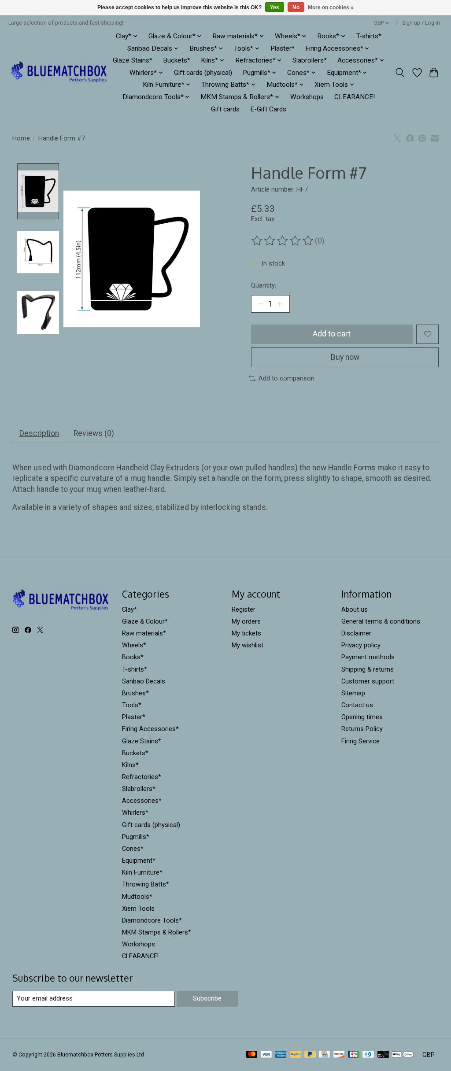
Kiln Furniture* (142, 872)
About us (354, 609)
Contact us (357, 705)
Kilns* (130, 765)
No (295, 7)
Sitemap (353, 693)
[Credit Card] (324, 1055)
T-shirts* (368, 36)
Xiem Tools (138, 908)
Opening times (362, 717)
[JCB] (353, 1055)
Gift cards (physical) (203, 73)
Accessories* (142, 801)
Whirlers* (135, 812)
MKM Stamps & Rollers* (156, 932)
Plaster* (282, 48)
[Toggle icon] (399, 73)
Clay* (129, 609)
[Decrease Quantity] (261, 304)
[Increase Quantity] (280, 304)
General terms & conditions (380, 621)
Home (21, 138)
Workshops (307, 97)
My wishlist (247, 645)
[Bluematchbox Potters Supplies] (59, 72)
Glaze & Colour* (145, 621)
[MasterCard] (252, 1055)
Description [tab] (39, 433)
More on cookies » (331, 7)
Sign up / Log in (421, 23)
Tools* (131, 705)
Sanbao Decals (143, 681)
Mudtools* (137, 897)
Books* (133, 657)
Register (243, 609)
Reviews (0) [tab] (94, 433)
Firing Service (360, 741)
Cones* (133, 849)
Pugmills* (135, 837)
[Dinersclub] (368, 1055)
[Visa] (266, 1055)
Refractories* (141, 777)
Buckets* (176, 60)
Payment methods (368, 657)
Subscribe (207, 998)
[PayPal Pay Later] (310, 1055)
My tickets (246, 633)
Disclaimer (356, 633)
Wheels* (134, 645)
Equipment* (138, 860)
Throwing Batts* (145, 884)
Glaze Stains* (132, 60)
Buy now (345, 357)
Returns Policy (362, 729)
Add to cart (332, 333)
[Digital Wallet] (403, 1055)
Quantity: (263, 285)
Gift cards (225, 109)
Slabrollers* (309, 60)
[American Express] (281, 1055)
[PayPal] (295, 1055)
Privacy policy (361, 645)
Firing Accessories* (150, 729)
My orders (246, 621)
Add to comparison (286, 378)
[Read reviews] (283, 241)
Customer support (367, 681)
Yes (274, 7)
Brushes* (135, 693)
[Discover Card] (339, 1055)
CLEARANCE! (354, 97)
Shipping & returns (367, 669)
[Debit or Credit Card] (383, 1055)
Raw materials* (144, 633)
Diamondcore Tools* (152, 920)
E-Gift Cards (268, 109)
